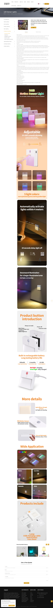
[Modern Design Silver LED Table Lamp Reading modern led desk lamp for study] (22, 551)
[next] (28, 25)
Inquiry (33, 27)
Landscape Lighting (7, 43)
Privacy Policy (34, 606)
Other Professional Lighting (8, 39)
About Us (31, 595)
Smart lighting (6, 24)
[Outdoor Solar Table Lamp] (44, 551)
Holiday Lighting (6, 46)
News (31, 596)
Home (5, 13)
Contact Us (19, 5)
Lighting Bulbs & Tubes (7, 41)
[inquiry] (52, 301)
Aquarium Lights (7, 37)
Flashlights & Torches (7, 36)
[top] (52, 601)
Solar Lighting (6, 28)
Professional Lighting (14, 13)
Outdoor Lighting (7, 26)
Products (8, 13)
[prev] (17, 25)
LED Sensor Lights (20, 13)
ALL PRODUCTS (6, 19)
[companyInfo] (7, 4)
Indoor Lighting (6, 21)
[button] (46, 544)
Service (31, 597)
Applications (13, 5)
